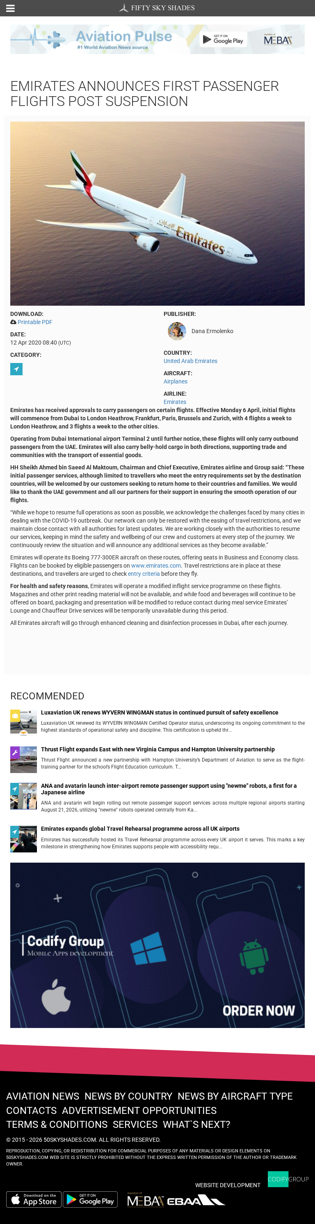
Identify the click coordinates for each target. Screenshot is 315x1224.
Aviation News (42, 1096)
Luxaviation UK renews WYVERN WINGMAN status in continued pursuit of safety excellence (159, 713)
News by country (128, 1096)
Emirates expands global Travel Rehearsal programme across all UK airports (140, 829)
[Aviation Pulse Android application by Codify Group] (94, 1199)
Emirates (175, 402)
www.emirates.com (156, 565)
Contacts (31, 1110)
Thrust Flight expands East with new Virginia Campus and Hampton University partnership (158, 749)
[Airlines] (17, 369)
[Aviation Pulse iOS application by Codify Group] (34, 1199)
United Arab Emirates (190, 361)
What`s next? (196, 1124)
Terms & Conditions (56, 1124)
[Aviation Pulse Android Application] (157, 39)
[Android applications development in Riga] (157, 949)
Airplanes (175, 381)
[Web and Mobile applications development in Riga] (288, 1179)
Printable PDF (35, 322)
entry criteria (144, 573)
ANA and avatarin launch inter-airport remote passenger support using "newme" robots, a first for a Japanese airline (169, 789)
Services (135, 1124)
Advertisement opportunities (139, 1110)
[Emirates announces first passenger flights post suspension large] (157, 213)
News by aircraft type (235, 1096)
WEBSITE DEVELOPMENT (227, 1185)
